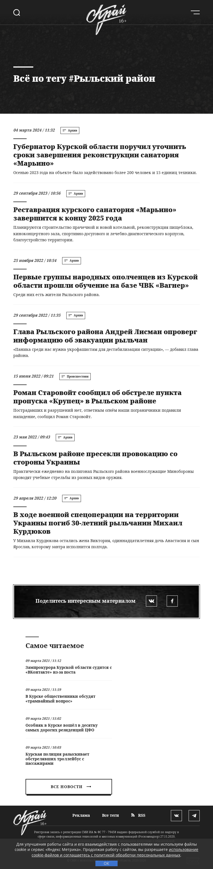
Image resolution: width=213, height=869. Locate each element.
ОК (106, 863)
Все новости (66, 786)
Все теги (110, 815)
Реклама (81, 815)
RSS (141, 815)
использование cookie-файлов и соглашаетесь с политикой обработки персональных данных (115, 852)
